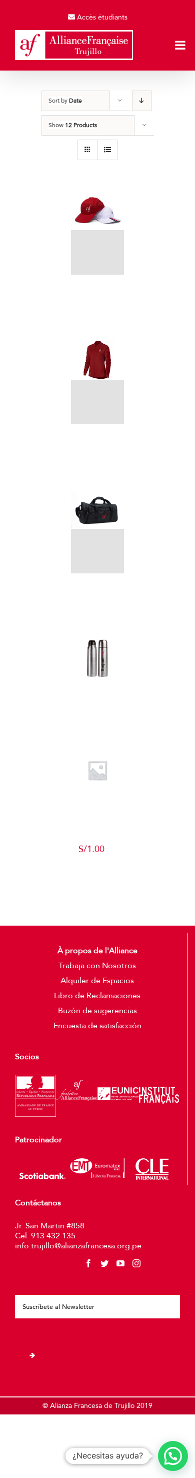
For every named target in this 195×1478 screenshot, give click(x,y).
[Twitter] (104, 1263)
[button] (173, 1456)
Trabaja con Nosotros (97, 965)
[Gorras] (97, 232)
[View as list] (107, 150)
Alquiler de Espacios (97, 980)
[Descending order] (142, 101)
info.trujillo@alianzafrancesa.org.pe (78, 1245)
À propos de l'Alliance (98, 950)
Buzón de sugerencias (97, 1010)
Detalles (101, 322)
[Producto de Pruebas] (97, 770)
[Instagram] (136, 1263)
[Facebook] (88, 1263)
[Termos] (97, 658)
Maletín (97, 589)
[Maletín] (97, 531)
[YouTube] (120, 1263)
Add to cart (91, 877)
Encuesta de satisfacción (98, 1025)
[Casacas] (97, 382)
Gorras (97, 291)
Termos (97, 694)
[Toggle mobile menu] (181, 45)
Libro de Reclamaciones (97, 995)
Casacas (98, 440)
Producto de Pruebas (100, 826)
